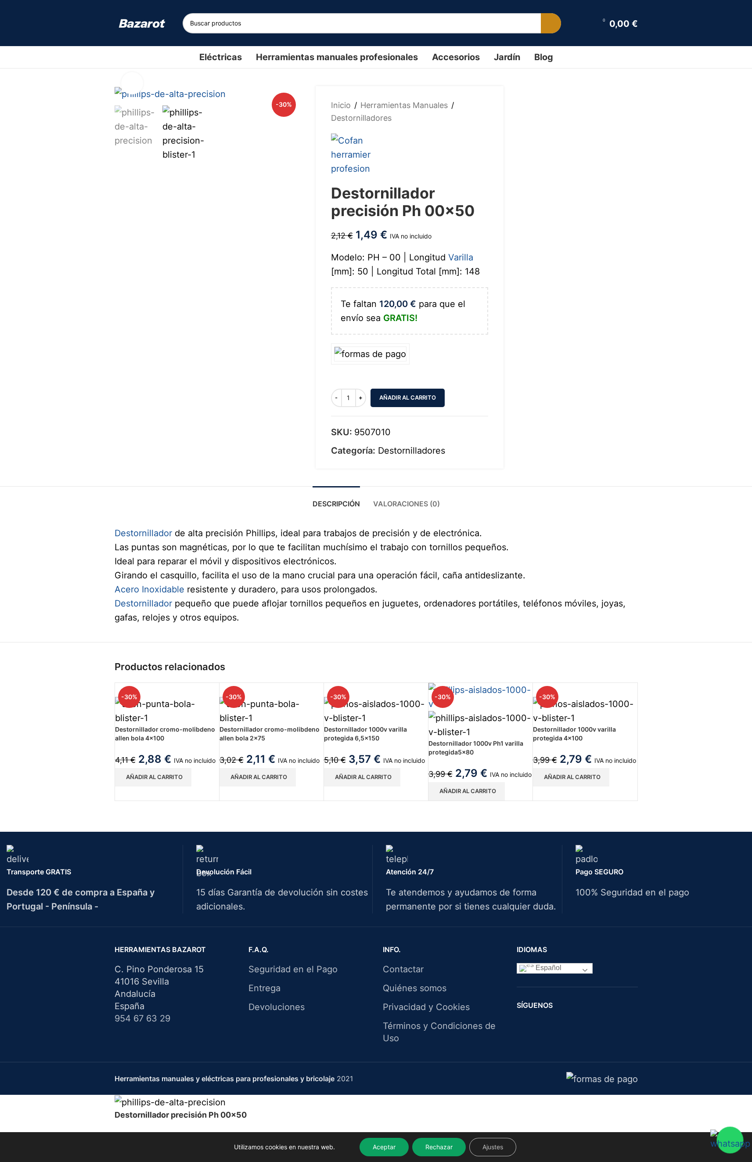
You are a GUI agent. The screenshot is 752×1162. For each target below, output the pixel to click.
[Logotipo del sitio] (142, 23)
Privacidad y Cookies (426, 1007)
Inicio (341, 105)
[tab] (336, 499)
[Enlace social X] (571, 1025)
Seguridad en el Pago (293, 969)
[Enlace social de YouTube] (593, 1025)
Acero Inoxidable (149, 589)
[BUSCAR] (551, 23)
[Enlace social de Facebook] (560, 1025)
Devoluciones (276, 1007)
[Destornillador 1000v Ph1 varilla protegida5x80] (480, 696)
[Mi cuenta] (584, 23)
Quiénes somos (414, 988)
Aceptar (384, 1147)
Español (547, 968)
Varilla (460, 257)
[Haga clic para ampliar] (132, 83)
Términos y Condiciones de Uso (439, 1032)
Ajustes (492, 1147)
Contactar (403, 969)
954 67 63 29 (142, 1018)
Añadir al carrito (407, 397)
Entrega (264, 988)
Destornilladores (361, 118)
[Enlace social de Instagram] (582, 1025)
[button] (153, 777)
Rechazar (439, 1147)
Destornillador (143, 533)
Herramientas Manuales (404, 105)
